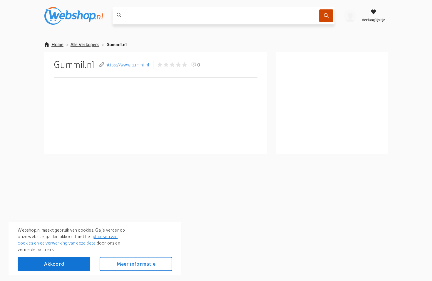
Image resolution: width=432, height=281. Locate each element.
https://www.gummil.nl (127, 64)
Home (57, 44)
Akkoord (54, 264)
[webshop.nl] (73, 16)
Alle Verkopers (85, 44)
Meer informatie (136, 264)
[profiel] (350, 16)
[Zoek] (326, 15)
